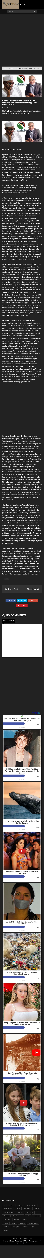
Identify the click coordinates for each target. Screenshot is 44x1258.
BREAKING (27, 1209)
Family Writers (18, 1216)
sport (33, 1226)
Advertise (18, 1241)
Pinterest (22, 605)
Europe (6, 1216)
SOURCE (6, 579)
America (20, 1205)
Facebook (11, 600)
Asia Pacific (8, 1209)
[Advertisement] (22, 40)
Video (6, 1230)
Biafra (18, 1209)
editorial (30, 1212)
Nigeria (22, 1223)
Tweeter (23, 600)
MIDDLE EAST (27, 1219)
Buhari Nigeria (9, 1212)
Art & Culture (31, 1205)
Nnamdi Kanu (33, 1223)
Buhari (37, 1209)
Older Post (32, 589)
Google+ (34, 600)
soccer (25, 1226)
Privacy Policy (33, 1241)
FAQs (25, 1241)
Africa (11, 1205)
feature (36, 1216)
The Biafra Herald (27, 1238)
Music (6, 1223)
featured (7, 1219)
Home (5, 1241)
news (13, 1223)
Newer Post (12, 589)
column (20, 1212)
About (11, 1241)
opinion (6, 1226)
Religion (16, 1226)
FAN (28, 1216)
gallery (16, 1219)
